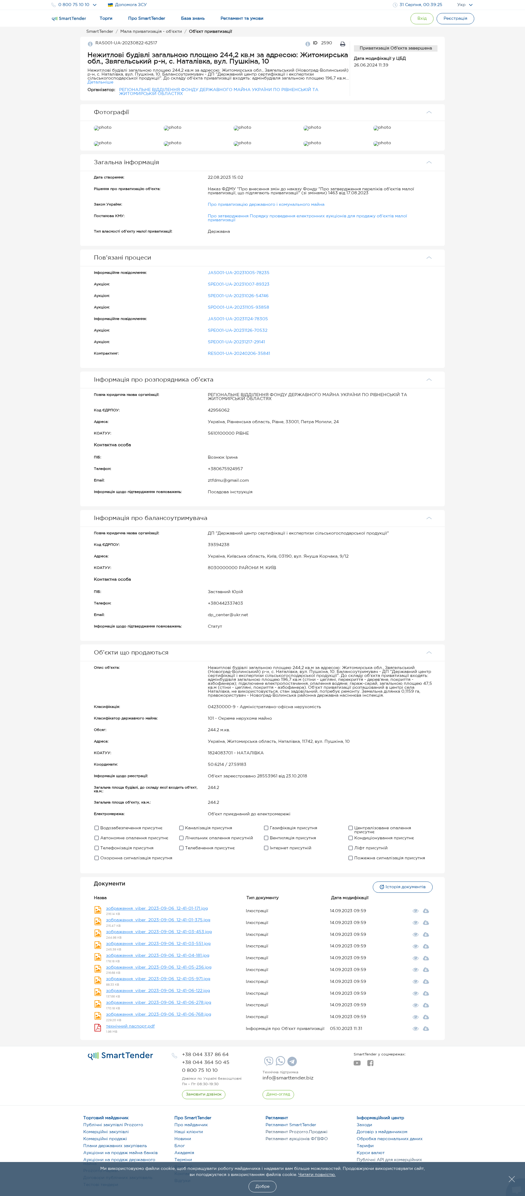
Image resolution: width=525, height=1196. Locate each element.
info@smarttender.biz (288, 1078)
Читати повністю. (317, 1175)
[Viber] (267, 1063)
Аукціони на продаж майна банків (120, 1153)
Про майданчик (191, 1125)
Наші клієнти (188, 1132)
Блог (179, 1146)
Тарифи (365, 1146)
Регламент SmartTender (291, 1125)
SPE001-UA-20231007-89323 (238, 284)
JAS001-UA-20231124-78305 (238, 319)
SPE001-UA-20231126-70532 (237, 330)
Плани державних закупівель (115, 1146)
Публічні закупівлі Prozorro (113, 1125)
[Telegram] (291, 1063)
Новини (182, 1139)
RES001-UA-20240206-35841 (239, 353)
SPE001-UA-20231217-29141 (236, 342)
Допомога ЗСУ (131, 5)
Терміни (183, 1160)
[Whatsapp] (279, 1064)
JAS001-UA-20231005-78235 (238, 273)
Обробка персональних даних (390, 1139)
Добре (262, 1186)
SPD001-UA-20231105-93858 (238, 307)
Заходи (364, 1125)
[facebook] (370, 1065)
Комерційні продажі (105, 1139)
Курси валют (371, 1153)
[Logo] (69, 19)
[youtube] (357, 1065)
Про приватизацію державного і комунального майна (266, 204)
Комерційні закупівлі (106, 1132)
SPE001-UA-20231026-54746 (238, 296)
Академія (184, 1153)
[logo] (120, 1056)
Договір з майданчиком (382, 1132)
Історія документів (406, 887)
